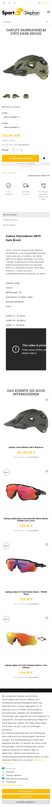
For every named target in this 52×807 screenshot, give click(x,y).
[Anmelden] (4, 2)
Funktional (11, 782)
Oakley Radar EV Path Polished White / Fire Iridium (26, 666)
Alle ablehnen (26, 796)
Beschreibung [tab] (9, 214)
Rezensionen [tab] (9, 225)
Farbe (4, 113)
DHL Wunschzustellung (17, 778)
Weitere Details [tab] (10, 220)
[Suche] (47, 22)
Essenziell (11, 768)
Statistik (10, 772)
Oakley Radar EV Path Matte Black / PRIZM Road (26, 593)
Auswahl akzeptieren (26, 802)
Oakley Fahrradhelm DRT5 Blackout (26, 447)
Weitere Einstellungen (12, 785)
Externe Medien (13, 775)
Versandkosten (23, 145)
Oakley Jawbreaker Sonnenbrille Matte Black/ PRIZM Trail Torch (26, 519)
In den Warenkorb (20, 158)
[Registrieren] (9, 2)
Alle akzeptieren (26, 791)
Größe (5, 123)
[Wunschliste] (14, 2)
